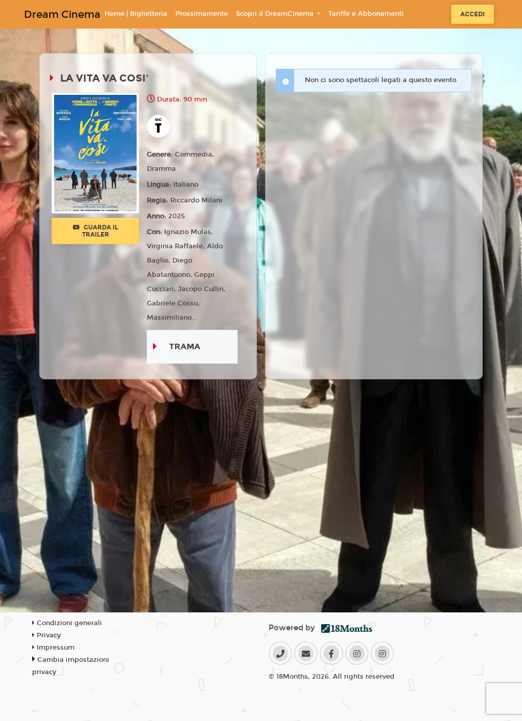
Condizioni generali (68, 623)
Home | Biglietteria (136, 14)
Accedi (472, 14)
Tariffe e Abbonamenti (366, 14)
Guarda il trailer (100, 231)
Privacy (48, 635)
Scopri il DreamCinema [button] (276, 14)
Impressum (54, 647)
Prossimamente (201, 14)
